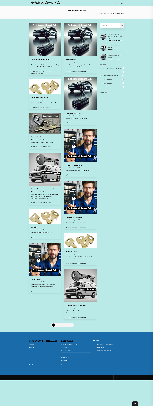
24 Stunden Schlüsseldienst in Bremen (111, 68)
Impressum (31, 347)
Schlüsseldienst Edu (37, 73)
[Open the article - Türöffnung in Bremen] (72, 197)
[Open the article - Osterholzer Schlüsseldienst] (37, 86)
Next (71, 325)
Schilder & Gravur (105, 72)
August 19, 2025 (41, 191)
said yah (35, 62)
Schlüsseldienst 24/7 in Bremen (42, 71)
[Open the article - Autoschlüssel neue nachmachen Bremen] (37, 169)
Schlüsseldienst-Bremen (104, 13)
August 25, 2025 (41, 62)
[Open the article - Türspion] (37, 216)
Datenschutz (31, 344)
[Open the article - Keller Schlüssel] (72, 240)
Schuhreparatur (105, 87)
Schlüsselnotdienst (106, 83)
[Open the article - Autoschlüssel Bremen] (72, 93)
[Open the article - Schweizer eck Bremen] (72, 145)
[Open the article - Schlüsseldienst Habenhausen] (72, 285)
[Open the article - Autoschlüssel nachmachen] (37, 39)
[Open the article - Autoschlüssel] (72, 39)
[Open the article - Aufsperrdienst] (37, 259)
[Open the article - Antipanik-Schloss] (37, 123)
